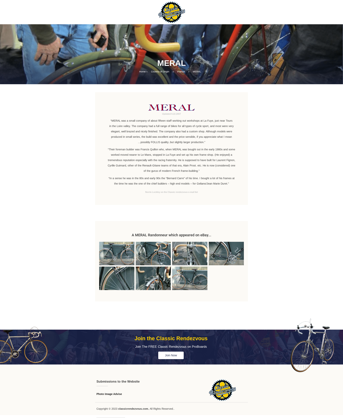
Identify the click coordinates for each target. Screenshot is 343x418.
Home (142, 71)
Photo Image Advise (109, 394)
